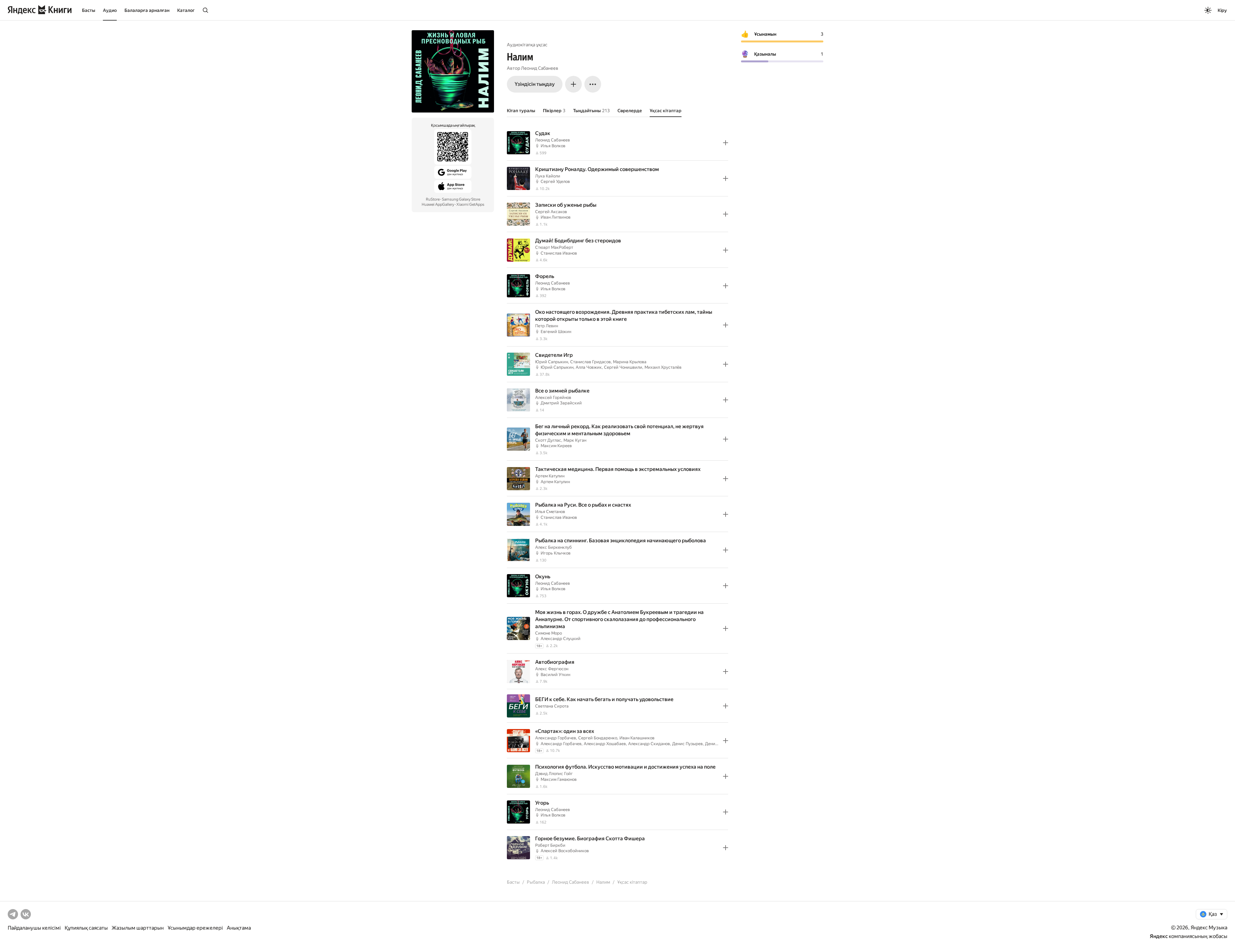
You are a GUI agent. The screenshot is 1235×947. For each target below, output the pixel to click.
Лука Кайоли (547, 176)
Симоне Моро (548, 633)
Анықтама (239, 928)
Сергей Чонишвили (623, 367)
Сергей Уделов (555, 181)
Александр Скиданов (649, 743)
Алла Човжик (589, 367)
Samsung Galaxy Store (461, 199)
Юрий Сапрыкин (551, 361)
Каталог (186, 10)
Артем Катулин (549, 475)
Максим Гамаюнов (559, 779)
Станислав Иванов (559, 253)
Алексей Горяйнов (553, 397)
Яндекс (1159, 936)
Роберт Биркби (550, 845)
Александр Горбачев (555, 737)
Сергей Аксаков (551, 211)
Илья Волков (553, 145)
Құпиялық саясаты (86, 928)
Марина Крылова (629, 361)
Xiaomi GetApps (470, 204)
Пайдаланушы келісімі (34, 928)
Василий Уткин (555, 674)
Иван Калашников (636, 737)
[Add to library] (725, 142)
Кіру (1222, 10)
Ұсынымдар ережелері (195, 928)
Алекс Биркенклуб (553, 547)
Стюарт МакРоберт (554, 247)
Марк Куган (574, 440)
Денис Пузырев (687, 743)
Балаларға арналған (146, 10)
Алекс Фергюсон (551, 668)
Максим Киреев (556, 445)
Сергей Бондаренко (597, 737)
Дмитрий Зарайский (561, 403)
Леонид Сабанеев (539, 68)
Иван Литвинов (556, 217)
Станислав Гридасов (590, 361)
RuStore (433, 199)
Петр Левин (546, 325)
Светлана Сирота (552, 706)
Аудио (110, 10)
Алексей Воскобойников (565, 850)
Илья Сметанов (550, 511)
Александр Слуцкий (561, 638)
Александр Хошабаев (605, 743)
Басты (88, 10)
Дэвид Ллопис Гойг (554, 773)
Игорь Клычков (556, 553)
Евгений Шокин (556, 331)
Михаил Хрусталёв (663, 367)
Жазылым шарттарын (138, 928)
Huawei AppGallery (438, 204)
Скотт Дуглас (548, 440)
